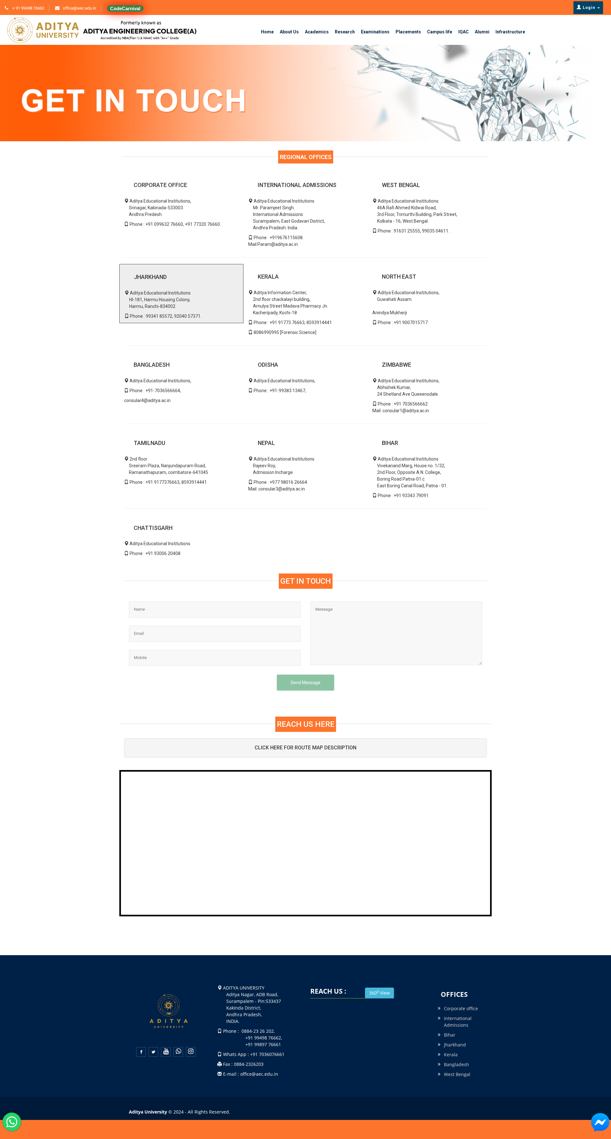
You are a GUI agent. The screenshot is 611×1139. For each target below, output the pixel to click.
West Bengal (457, 1074)
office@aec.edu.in (79, 8)
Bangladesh (456, 1064)
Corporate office (461, 1008)
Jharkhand (455, 1045)
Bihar (449, 1035)
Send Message (305, 682)
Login (589, 7)
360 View (379, 993)
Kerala (451, 1055)
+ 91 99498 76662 (27, 8)
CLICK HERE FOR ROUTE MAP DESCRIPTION (305, 748)
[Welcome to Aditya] (600, 1122)
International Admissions (458, 1021)
